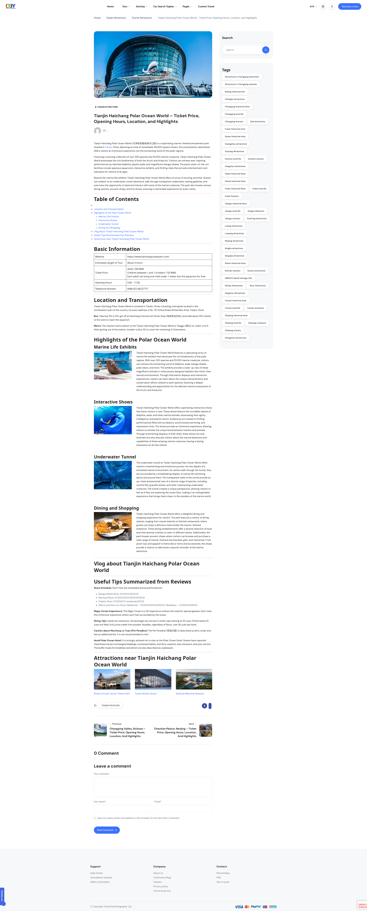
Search (227, 38)
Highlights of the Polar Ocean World (112, 212)
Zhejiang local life (233, 323)
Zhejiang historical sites (236, 315)
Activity (140, 6)
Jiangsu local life (232, 211)
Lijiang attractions (233, 226)
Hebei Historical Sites (235, 173)
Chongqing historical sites (237, 106)
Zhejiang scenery (233, 330)
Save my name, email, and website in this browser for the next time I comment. (138, 817)
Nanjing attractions (234, 241)
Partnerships (223, 873)
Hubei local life (259, 188)
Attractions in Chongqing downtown (242, 76)
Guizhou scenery (256, 158)
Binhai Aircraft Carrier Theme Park (112, 693)
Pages (186, 6)
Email (158, 801)
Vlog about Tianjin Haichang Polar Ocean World (118, 231)
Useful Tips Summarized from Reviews (114, 235)
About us (158, 873)
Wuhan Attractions (234, 285)
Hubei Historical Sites (235, 188)
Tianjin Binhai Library (146, 693)
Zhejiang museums (257, 323)
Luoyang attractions (234, 233)
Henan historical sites (235, 181)
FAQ (218, 877)
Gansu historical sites (235, 136)
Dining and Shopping (109, 227)
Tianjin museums (110, 705)
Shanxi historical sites (235, 263)
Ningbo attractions (234, 248)
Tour (124, 6)
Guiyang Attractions (234, 151)
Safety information (100, 881)
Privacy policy (160, 886)
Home (110, 6)
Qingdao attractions (234, 255)
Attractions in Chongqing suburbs (241, 84)
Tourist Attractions (142, 17)
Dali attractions (257, 121)
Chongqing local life (234, 114)
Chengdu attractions (235, 99)
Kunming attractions (257, 218)
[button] (323, 6)
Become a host (350, 6)
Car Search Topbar (163, 6)
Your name (100, 801)
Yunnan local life (232, 308)
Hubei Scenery (232, 196)
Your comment (101, 773)
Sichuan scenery (232, 270)
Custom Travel (206, 6)
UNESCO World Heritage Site (238, 278)
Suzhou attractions (256, 270)
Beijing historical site (235, 91)
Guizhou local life (233, 158)
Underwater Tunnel (108, 223)
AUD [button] (312, 6)
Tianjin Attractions (116, 17)
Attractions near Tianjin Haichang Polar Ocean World (121, 238)
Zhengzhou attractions (235, 338)
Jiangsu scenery (232, 218)
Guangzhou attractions (236, 144)
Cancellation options (101, 877)
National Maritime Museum (190, 693)
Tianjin (108, 147)
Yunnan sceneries (255, 308)
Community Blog (162, 877)
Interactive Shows (107, 220)
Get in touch (222, 881)
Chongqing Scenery (234, 121)
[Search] (265, 50)
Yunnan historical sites (235, 300)
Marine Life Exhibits (108, 216)
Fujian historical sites (235, 129)
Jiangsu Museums (255, 211)
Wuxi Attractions (258, 285)
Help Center (96, 873)
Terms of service (162, 890)
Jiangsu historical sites (236, 203)
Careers (157, 881)
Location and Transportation (109, 209)
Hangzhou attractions (235, 166)
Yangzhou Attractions (235, 293)
